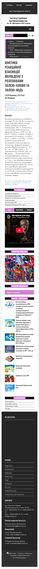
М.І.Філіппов (10, 98)
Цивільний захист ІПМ (22, 376)
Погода (7, 408)
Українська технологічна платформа (23, 367)
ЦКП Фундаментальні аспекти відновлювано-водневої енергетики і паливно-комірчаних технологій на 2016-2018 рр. (25, 338)
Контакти (29, 5)
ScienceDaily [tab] (19, 210)
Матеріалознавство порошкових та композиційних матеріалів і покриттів (20, 45)
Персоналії (9, 476)
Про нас (19, 5)
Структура (19, 41)
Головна (10, 5)
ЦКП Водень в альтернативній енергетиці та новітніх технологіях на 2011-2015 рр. (25, 348)
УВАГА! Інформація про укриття (19, 11)
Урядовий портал (11, 404)
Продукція (8, 483)
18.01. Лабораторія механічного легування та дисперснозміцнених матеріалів (20, 52)
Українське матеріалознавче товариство (24, 357)
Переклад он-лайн (11, 406)
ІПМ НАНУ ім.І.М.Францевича (21, 556)
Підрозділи (8, 466)
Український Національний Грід (24, 386)
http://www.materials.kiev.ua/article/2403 (16, 110)
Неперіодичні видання (13, 196)
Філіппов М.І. (14, 56)
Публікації (8, 473)
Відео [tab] (9, 210)
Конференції (9, 469)
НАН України (9, 401)
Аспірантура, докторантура (14, 494)
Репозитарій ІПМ (11, 202)
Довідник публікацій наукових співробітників (15, 199)
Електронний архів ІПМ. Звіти (15, 205)
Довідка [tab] (29, 210)
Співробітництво (10, 491)
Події (6, 480)
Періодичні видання (12, 193)
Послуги (8, 487)
